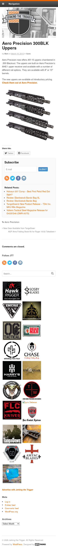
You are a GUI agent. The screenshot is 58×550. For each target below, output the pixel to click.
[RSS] (7, 178)
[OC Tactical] (12, 338)
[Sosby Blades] (31, 298)
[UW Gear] (31, 378)
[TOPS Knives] (31, 318)
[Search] (52, 273)
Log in (7, 501)
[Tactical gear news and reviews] (19, 33)
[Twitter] (12, 178)
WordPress (17, 544)
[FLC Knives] (12, 417)
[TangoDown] (12, 442)
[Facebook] (18, 178)
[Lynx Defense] (29, 402)
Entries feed (10, 505)
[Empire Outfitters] (12, 318)
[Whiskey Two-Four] (12, 358)
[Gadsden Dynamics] (12, 461)
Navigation (14, 3)
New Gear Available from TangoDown (19, 228)
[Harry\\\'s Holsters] (12, 378)
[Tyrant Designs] (31, 442)
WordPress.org (11, 511)
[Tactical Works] (31, 398)
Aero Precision (11, 221)
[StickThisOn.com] (31, 338)
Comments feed (12, 508)
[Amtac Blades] (31, 461)
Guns (28, 53)
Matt (6, 53)
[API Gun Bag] (12, 481)
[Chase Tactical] (31, 358)
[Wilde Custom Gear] (12, 398)
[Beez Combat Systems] (31, 422)
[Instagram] (24, 178)
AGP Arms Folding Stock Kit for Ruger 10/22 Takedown (31, 231)
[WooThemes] (40, 544)
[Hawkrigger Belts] (12, 298)
